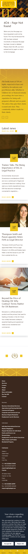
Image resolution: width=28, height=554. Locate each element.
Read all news (8, 131)
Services (4, 383)
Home (3, 381)
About (3, 390)
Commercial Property (8, 410)
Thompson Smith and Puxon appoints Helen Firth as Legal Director (12, 237)
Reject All (20, 544)
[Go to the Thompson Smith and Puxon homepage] (8, 4)
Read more (6, 197)
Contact (4, 396)
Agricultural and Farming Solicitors (12, 408)
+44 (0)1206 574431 (10, 463)
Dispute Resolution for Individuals (11, 431)
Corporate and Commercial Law (11, 412)
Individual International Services (11, 426)
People (4, 387)
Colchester (5, 448)
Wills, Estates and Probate (9, 439)
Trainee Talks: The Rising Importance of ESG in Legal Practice (13, 168)
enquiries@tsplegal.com (9, 468)
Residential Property (8, 442)
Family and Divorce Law (8, 433)
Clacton (4, 470)
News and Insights (7, 392)
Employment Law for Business (10, 417)
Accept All (7, 544)
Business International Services (11, 406)
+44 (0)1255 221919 (9, 484)
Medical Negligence (7, 428)
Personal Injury (6, 435)
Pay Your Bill (5, 394)
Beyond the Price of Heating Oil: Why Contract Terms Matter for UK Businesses (13, 302)
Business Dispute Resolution (10, 415)
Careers (4, 385)
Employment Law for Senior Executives (13, 437)
